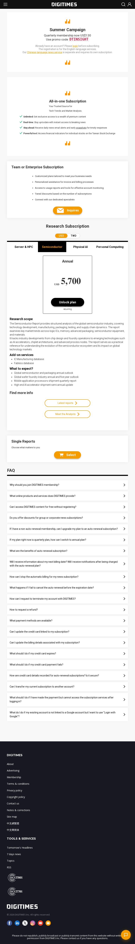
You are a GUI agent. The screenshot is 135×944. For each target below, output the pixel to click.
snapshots (81, 128)
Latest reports (65, 403)
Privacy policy (14, 790)
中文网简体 (13, 830)
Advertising (13, 770)
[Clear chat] (120, 847)
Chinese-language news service (44, 52)
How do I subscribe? (88, 892)
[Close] (126, 847)
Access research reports (112, 892)
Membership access (111, 898)
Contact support (90, 898)
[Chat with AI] (126, 935)
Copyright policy (16, 797)
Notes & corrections (18, 810)
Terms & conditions (18, 783)
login (75, 46)
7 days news (14, 854)
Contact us (13, 803)
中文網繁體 (13, 823)
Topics (10, 860)
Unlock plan (67, 302)
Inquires (73, 210)
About (10, 764)
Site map (12, 816)
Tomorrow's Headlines (20, 847)
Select (71, 455)
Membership (14, 777)
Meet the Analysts (65, 414)
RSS (9, 867)
